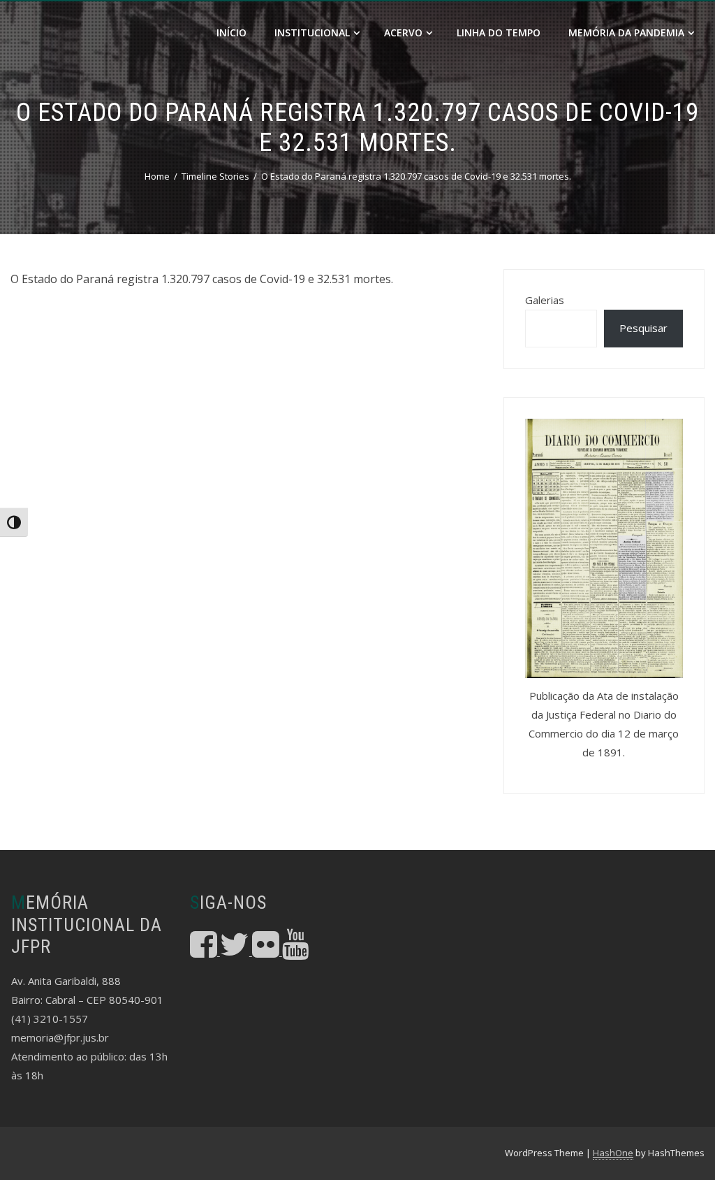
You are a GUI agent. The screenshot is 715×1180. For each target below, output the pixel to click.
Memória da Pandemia (626, 32)
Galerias (544, 300)
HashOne (613, 1152)
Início (231, 32)
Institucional (312, 32)
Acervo (403, 32)
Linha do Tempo (498, 32)
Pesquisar (643, 328)
